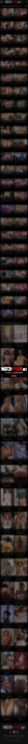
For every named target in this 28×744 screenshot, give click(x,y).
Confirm (14, 375)
